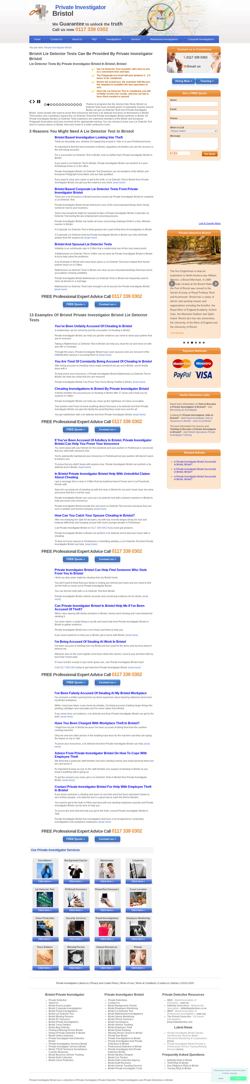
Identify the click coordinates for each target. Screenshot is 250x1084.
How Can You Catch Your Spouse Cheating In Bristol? (95, 515)
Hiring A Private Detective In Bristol (67, 1033)
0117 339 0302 (99, 527)
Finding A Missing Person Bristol (66, 1030)
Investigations (113, 39)
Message (175, 136)
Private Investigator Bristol (58, 47)
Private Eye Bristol (117, 1035)
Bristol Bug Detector (59, 1027)
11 (74, 104)
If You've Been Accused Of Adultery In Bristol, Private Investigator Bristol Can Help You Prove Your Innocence (103, 442)
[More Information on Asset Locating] (138, 899)
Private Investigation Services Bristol (68, 1043)
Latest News (183, 1027)
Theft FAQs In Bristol (177, 1063)
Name (173, 100)
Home (37, 39)
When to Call (177, 127)
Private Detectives (117, 1000)
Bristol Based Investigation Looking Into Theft (89, 137)
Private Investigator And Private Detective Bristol (124, 1050)
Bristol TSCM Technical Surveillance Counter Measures (68, 1050)
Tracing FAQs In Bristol (179, 1068)
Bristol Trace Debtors (60, 1024)
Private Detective (58, 1000)
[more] (170, 1041)
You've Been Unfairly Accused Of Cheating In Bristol (93, 326)
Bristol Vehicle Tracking (120, 1024)
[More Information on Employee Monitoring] (138, 928)
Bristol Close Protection (61, 1060)
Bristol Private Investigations (64, 1022)
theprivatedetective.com (179, 1022)
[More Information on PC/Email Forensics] (75, 899)
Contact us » (107, 304)
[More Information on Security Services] (75, 928)
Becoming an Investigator (183, 410)
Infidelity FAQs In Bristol (179, 1060)
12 (77, 104)
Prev (172, 284)
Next (34, 101)
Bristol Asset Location (60, 1005)
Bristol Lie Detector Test (61, 1013)
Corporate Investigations (201, 39)
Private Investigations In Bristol (124, 1038)
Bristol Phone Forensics (120, 1019)
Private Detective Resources (183, 994)
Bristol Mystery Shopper (120, 1054)
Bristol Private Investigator (64, 994)
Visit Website (177, 333)
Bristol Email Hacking (119, 1030)
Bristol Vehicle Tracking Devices (125, 1065)
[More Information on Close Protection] (44, 928)
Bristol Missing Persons (61, 1016)
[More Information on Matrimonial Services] (106, 870)
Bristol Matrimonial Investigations (125, 1013)
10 (72, 104)
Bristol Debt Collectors (60, 1057)
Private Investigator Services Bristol (67, 1046)
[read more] (119, 182)
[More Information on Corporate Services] (138, 870)
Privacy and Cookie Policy (104, 983)
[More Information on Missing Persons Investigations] (75, 957)
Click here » (45, 881)
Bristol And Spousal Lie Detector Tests (83, 244)
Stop (38, 101)
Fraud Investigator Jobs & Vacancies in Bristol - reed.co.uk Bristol (191, 419)
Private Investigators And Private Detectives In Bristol (125, 1042)
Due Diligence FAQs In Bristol (182, 1065)
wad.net (184, 1003)
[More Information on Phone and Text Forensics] (106, 899)
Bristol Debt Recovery (119, 1063)
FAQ (94, 39)
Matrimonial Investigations (164, 39)
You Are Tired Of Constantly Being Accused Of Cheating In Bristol (103, 361)
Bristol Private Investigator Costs (125, 1068)
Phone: (174, 118)
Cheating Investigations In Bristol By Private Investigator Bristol (102, 388)
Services (135, 39)
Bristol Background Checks (122, 1005)
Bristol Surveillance (118, 1022)
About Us (77, 39)
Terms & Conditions (146, 983)
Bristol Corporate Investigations (65, 1008)
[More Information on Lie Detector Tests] (44, 899)
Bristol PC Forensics (59, 1019)
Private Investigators (67, 983)
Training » (207, 80)
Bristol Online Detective (61, 1035)
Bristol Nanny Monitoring (121, 1016)
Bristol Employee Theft (120, 1027)
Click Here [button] (233, 1073)
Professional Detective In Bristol (125, 1046)
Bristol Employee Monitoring (123, 1008)
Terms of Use (127, 983)
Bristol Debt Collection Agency (124, 1060)
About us (84, 983)
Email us (194, 66)
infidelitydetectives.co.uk (193, 1008)
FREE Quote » (75, 304)
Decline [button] (221, 1078)
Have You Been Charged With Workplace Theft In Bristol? (97, 723)
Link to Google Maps (210, 223)
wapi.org (201, 1013)
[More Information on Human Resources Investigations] (106, 957)
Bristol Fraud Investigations (63, 1011)
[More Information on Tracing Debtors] (44, 957)
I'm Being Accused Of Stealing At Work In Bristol (90, 641)
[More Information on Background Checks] (75, 870)
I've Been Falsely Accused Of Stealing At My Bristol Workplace (101, 693)
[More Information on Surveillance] (44, 870)
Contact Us (56, 39)
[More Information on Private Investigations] (138, 957)
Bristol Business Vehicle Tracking (66, 1054)
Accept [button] (238, 1078)
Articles (175, 983)
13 (80, 104)
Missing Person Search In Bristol (125, 1033)
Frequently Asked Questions (183, 1054)
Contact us (163, 983)
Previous (30, 101)
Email (173, 109)
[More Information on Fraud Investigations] (106, 928)
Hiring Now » (183, 80)
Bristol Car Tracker (118, 1057)
